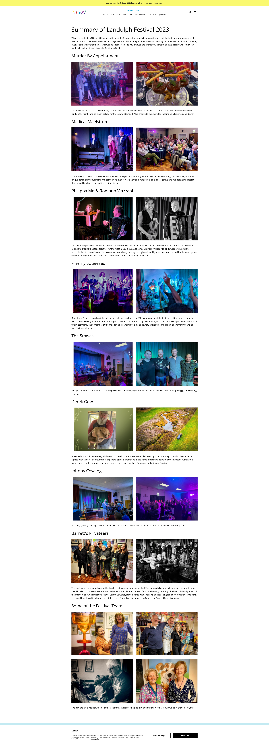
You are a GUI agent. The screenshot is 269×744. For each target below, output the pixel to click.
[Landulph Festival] (79, 12)
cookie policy (95, 739)
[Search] (190, 12)
